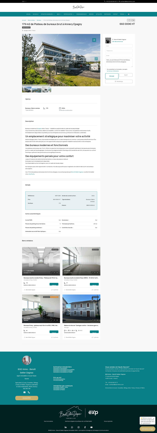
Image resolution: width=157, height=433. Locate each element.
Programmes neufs (81, 14)
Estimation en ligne (147, 429)
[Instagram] (78, 427)
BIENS (58, 14)
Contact (115, 14)
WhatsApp (119, 81)
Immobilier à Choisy (59, 388)
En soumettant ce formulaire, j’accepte (117, 70)
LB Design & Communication (101, 430)
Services (91, 14)
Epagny (39, 128)
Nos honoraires (48, 421)
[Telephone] (29, 392)
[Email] (24, 392)
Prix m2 (122, 14)
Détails (54, 332)
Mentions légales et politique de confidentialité (78, 421)
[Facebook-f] (85, 427)
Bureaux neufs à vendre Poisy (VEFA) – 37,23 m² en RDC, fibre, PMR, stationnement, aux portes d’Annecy (97, 278)
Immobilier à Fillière (59, 390)
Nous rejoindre (108, 421)
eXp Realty (32, 174)
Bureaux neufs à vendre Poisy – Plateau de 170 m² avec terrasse (44, 278)
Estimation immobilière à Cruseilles (63, 369)
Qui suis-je (35, 14)
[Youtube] (91, 427)
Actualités (99, 14)
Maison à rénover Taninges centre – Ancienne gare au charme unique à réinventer (90, 325)
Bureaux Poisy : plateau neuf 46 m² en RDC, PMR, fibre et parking (44, 325)
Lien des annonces (117, 41)
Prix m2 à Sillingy (58, 380)
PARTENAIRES (107, 14)
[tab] (94, 40)
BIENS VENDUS (26, 27)
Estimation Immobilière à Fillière (62, 372)
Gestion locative (68, 14)
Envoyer (111, 76)
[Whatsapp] (72, 427)
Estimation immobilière (47, 14)
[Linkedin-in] (66, 427)
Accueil (28, 14)
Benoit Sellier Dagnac (77, 172)
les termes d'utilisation (113, 71)
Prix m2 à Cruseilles (59, 379)
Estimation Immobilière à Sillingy (63, 371)
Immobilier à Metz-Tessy (60, 387)
